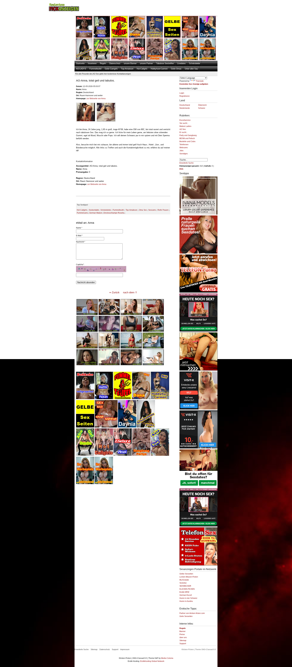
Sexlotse (183, 583)
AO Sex (182, 129)
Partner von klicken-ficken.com (192, 613)
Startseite (80, 63)
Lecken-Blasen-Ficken (188, 577)
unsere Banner (130, 63)
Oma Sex (143, 210)
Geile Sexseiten (186, 616)
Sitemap (182, 640)
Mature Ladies (185, 126)
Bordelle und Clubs (187, 141)
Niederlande (184, 108)
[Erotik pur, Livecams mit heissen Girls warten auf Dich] (198, 292)
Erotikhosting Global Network (152, 661)
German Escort (185, 595)
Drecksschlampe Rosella (114, 213)
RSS (181, 169)
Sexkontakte (94, 210)
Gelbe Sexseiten (186, 574)
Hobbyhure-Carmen (159, 69)
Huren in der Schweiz (188, 598)
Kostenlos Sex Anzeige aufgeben (193, 84)
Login (181, 93)
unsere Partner (146, 63)
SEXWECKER (185, 586)
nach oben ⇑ (130, 292)
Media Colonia (167, 658)
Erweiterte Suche (186, 163)
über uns (183, 637)
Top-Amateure (127, 69)
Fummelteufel (95, 69)
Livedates (181, 63)
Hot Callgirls (82, 210)
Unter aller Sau (191, 69)
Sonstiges (183, 154)
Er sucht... (183, 132)
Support (182, 643)
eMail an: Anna (85, 222)
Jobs (181, 151)
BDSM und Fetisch (187, 138)
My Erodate (184, 580)
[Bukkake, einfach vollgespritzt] (85, 398)
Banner (182, 631)
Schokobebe (194, 63)
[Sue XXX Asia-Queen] (160, 455)
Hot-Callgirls (142, 69)
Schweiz (201, 108)
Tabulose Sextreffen (165, 63)
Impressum (124, 649)
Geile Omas (176, 69)
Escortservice (185, 120)
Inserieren (92, 63)
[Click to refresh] (101, 269)
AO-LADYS (81, 69)
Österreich (202, 105)
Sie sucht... (183, 123)
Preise (182, 634)
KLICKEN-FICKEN (187, 589)
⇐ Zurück (114, 292)
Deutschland (184, 105)
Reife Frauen (163, 210)
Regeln (103, 63)
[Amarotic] (198, 214)
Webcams (183, 147)
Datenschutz (114, 63)
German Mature (95, 213)
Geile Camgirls (111, 69)
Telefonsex (183, 144)
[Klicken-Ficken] (64, 10)
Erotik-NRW (184, 592)
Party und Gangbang (188, 135)
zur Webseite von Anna (96, 98)
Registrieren (184, 96)
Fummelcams (82, 213)
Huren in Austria (186, 601)
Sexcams (152, 210)
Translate (200, 81)
